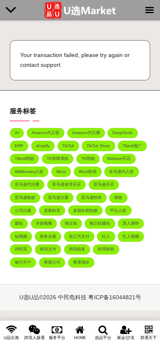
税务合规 (48, 236)
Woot (61, 171)
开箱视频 (44, 223)
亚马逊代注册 (27, 184)
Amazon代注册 (86, 132)
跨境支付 (48, 249)
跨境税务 (77, 249)
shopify (43, 145)
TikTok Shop (98, 145)
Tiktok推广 (132, 145)
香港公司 (52, 262)
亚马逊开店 (104, 184)
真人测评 (131, 223)
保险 (118, 197)
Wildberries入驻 (29, 171)
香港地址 (81, 262)
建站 (19, 223)
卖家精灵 (52, 210)
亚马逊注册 (58, 197)
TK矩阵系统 (58, 158)
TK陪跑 (88, 158)
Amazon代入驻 (45, 132)
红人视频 (131, 236)
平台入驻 (118, 210)
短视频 (21, 236)
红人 (106, 236)
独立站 (71, 223)
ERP (19, 145)
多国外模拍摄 (85, 210)
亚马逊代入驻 (121, 171)
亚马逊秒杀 (91, 197)
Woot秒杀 (88, 171)
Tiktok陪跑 (24, 158)
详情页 (21, 249)
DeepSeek (122, 132)
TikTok (68, 145)
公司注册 (23, 210)
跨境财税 (106, 249)
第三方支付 (79, 236)
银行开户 (23, 262)
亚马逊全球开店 (66, 184)
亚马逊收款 (25, 197)
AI (17, 132)
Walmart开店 (118, 158)
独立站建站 (99, 223)
